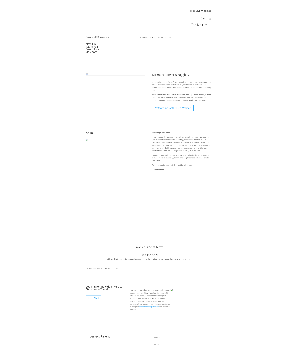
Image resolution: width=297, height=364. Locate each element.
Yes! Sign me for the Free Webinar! (173, 107)
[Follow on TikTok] (97, 344)
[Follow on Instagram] (92, 344)
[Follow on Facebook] (88, 344)
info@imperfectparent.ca (149, 307)
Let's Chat (93, 298)
